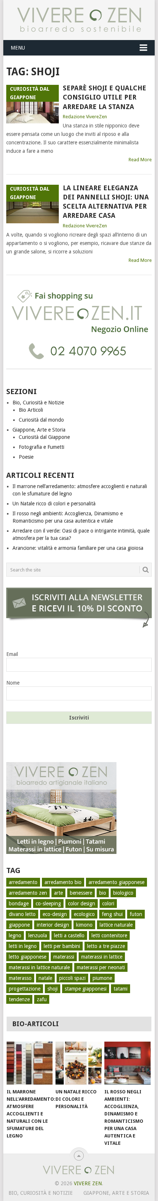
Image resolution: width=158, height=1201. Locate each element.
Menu (18, 48)
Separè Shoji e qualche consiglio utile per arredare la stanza (104, 97)
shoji (52, 989)
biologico (123, 893)
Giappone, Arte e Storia (38, 430)
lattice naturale (116, 925)
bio (102, 893)
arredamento (23, 882)
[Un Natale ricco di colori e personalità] (78, 1063)
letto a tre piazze (106, 946)
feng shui (112, 914)
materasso (20, 978)
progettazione (24, 989)
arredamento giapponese (116, 882)
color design (81, 903)
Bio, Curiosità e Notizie (38, 402)
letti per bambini (62, 946)
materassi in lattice (101, 957)
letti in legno (23, 946)
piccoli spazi (72, 978)
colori (108, 903)
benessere (81, 893)
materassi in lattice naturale (39, 967)
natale (45, 978)
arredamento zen (28, 893)
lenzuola (37, 935)
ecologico (84, 914)
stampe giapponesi (86, 989)
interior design (53, 925)
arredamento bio (63, 882)
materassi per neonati (101, 967)
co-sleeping (48, 903)
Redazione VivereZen (85, 116)
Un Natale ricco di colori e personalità (54, 503)
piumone (102, 978)
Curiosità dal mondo (41, 420)
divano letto (22, 914)
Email (12, 654)
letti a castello (69, 935)
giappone (19, 925)
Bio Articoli (31, 410)
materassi (63, 957)
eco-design (55, 914)
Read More (140, 159)
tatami (121, 989)
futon (136, 914)
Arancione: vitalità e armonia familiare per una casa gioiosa (77, 548)
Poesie (26, 457)
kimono (84, 925)
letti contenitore (109, 935)
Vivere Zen (88, 1183)
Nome (12, 683)
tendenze (19, 999)
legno (15, 935)
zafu (42, 999)
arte (58, 893)
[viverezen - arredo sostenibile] (61, 852)
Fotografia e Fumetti (41, 447)
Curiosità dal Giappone (44, 437)
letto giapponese (27, 957)
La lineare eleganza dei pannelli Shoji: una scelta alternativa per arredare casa (106, 202)
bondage (19, 903)
